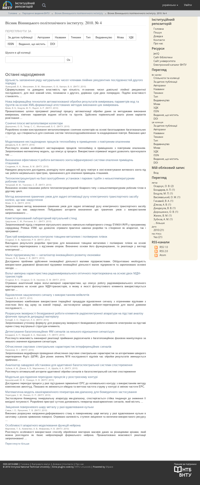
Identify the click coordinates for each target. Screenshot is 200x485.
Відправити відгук (41, 464)
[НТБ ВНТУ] (183, 471)
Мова (120, 37)
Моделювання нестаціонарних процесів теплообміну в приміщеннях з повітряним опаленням (67, 141)
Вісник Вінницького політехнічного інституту (79, 13)
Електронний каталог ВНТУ (170, 64)
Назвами (60, 37)
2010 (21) (159, 230)
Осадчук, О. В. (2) (164, 186)
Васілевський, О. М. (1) (167, 197)
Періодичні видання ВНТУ (36, 13)
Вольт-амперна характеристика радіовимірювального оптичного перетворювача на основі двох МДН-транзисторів (73, 274)
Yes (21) (158, 237)
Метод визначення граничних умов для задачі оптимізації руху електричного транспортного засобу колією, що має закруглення (71, 198)
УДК (131, 37)
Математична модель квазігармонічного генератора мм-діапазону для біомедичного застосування (71, 392)
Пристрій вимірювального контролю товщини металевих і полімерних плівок (56, 236)
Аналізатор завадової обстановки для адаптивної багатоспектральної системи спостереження (68, 365)
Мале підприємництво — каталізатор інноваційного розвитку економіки (52, 255)
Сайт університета (164, 61)
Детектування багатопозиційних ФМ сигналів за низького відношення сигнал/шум (59, 331)
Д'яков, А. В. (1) (162, 204)
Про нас (158, 43)
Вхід (156, 172)
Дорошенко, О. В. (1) (166, 212)
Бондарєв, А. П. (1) (164, 189)
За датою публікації (20, 37)
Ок (68, 60)
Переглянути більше (17, 443)
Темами (76, 37)
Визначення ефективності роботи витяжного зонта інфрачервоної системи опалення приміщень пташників (69, 161)
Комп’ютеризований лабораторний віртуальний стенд (41, 218)
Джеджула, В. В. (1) (165, 208)
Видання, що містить (32, 44)
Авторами (44, 37)
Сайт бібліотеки (163, 57)
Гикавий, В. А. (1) (163, 201)
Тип (88, 37)
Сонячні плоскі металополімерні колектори (34, 123)
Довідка (158, 36)
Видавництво (104, 37)
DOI (52, 44)
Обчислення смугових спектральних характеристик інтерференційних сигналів (58, 346)
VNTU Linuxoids (82, 466)
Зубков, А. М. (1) (163, 219)
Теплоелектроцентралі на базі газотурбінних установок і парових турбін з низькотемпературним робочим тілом (69, 179)
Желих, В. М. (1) (163, 215)
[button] (170, 5)
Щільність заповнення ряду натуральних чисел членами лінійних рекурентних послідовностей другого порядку (74, 81)
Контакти (159, 40)
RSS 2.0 (164, 251)
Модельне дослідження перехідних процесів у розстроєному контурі (51, 377)
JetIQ (156, 53)
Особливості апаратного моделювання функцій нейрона (42, 425)
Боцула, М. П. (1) (163, 193)
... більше (159, 223)
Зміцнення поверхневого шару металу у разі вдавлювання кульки (49, 407)
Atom (163, 255)
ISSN (11, 44)
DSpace (109, 466)
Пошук (158, 32)
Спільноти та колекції (166, 78)
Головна (12, 13)
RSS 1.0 (164, 247)
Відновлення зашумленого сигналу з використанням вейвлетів (47, 295)
